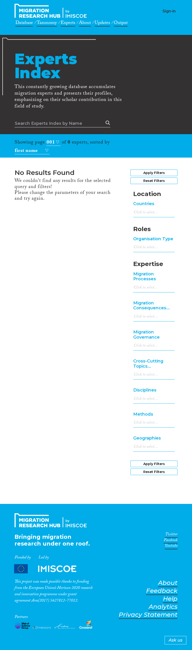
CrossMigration (52, 11)
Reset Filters (154, 181)
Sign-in (169, 11)
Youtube (171, 546)
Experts (68, 23)
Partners (49, 568)
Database (24, 23)
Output (121, 23)
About (85, 23)
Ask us (175, 640)
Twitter (171, 535)
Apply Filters (154, 173)
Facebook (170, 541)
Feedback (161, 591)
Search (106, 122)
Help (170, 598)
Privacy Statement (148, 614)
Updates (102, 23)
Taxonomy (47, 23)
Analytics (163, 606)
